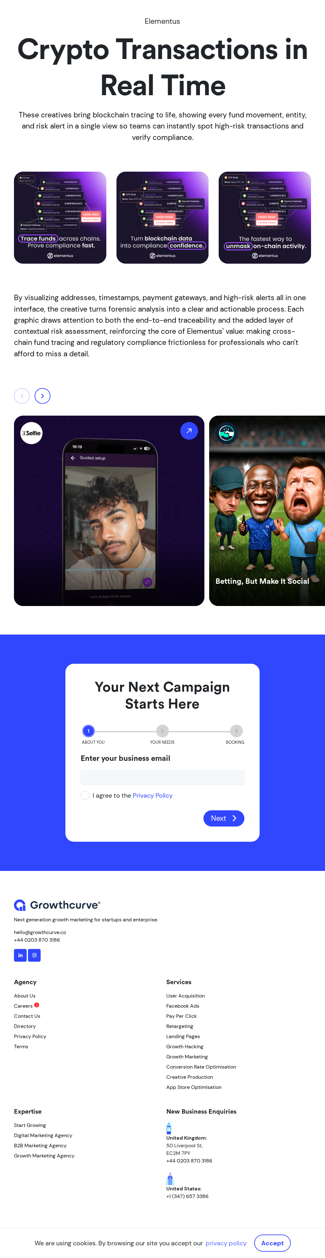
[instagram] (34, 955)
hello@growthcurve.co (40, 932)
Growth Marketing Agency (44, 1155)
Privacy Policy (153, 795)
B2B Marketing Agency (40, 1145)
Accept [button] (272, 1243)
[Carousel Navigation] (32, 396)
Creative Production (189, 1077)
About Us (25, 995)
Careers (23, 1006)
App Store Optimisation (194, 1087)
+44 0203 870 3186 (37, 940)
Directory (25, 1026)
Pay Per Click (181, 1016)
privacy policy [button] (226, 1243)
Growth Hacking (184, 1046)
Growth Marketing (187, 1056)
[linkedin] (20, 955)
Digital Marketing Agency (43, 1135)
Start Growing (30, 1125)
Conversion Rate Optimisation (201, 1067)
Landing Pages (183, 1036)
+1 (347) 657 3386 (187, 1196)
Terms (21, 1046)
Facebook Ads (182, 1006)
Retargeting (179, 1026)
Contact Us (27, 1016)
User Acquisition (185, 995)
